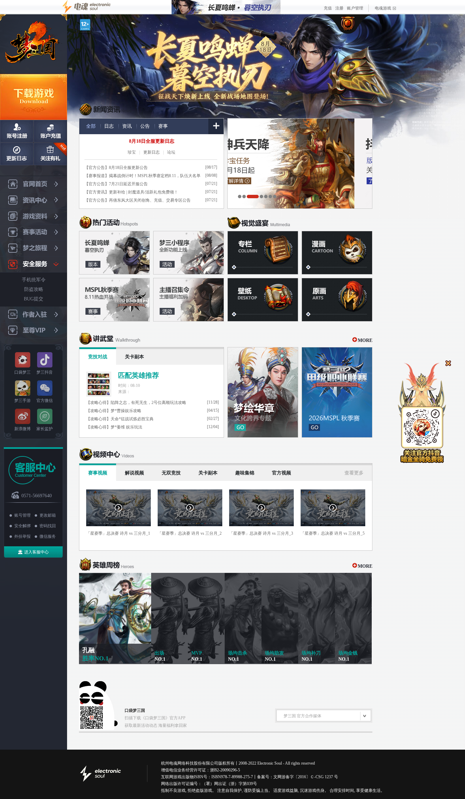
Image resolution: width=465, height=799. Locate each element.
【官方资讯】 (96, 192)
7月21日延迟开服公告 (128, 184)
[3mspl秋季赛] (114, 300)
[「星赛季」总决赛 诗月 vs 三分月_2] (190, 507)
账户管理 (355, 8)
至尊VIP (33, 331)
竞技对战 (97, 356)
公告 (145, 126)
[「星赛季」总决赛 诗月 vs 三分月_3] (261, 507)
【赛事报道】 (96, 175)
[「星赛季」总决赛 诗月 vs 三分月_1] (118, 507)
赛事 (163, 126)
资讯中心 (33, 200)
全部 (91, 126)
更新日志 (151, 152)
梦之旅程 (33, 248)
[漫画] (337, 252)
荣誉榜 (348, 24)
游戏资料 (33, 216)
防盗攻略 (33, 289)
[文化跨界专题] (262, 392)
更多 (216, 126)
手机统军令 (34, 279)
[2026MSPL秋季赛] (337, 392)
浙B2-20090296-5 (225, 770)
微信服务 (47, 536)
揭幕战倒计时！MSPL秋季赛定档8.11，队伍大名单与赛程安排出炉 (155, 176)
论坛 (171, 152)
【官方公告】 (96, 167)
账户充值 (50, 131)
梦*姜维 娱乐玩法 (126, 427)
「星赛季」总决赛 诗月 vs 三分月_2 (190, 533)
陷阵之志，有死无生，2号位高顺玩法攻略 (148, 402)
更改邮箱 (47, 515)
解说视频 (134, 472)
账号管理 (22, 515)
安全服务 (33, 264)
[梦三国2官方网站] (33, 44)
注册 (339, 8)
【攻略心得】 (98, 402)
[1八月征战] (114, 253)
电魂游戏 (383, 8)
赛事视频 (97, 472)
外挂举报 (22, 536)
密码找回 (47, 525)
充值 (328, 8)
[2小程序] (188, 253)
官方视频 (281, 472)
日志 (109, 126)
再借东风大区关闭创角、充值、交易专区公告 (150, 200)
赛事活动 (33, 232)
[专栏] (263, 252)
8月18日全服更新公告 (128, 167)
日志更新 (16, 154)
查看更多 (354, 472)
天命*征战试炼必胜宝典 (132, 419)
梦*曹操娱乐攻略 (126, 410)
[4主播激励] (188, 300)
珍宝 (132, 152)
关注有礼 (50, 154)
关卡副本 (134, 356)
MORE (365, 340)
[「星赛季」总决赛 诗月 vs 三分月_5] (333, 507)
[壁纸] (263, 299)
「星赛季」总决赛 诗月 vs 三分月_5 (333, 533)
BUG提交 (33, 298)
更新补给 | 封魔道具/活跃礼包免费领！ (143, 192)
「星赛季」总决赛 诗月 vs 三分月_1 (118, 533)
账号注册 (16, 131)
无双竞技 (171, 472)
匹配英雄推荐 (138, 375)
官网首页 (33, 184)
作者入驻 (33, 315)
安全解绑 (22, 525)
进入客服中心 (36, 552)
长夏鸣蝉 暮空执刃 (215, 56)
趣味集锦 (244, 472)
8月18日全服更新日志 (151, 141)
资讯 (127, 126)
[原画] (337, 299)
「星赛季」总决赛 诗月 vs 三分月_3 (261, 533)
